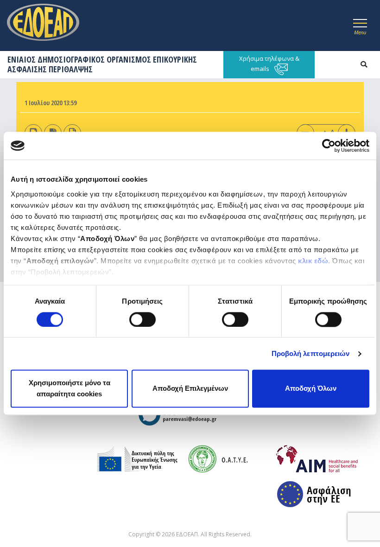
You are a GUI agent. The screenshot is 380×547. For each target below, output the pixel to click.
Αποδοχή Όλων (310, 389)
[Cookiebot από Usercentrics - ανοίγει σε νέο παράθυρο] (328, 146)
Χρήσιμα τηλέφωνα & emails (269, 63)
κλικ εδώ (313, 261)
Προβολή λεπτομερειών (311, 353)
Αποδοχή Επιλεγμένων (190, 389)
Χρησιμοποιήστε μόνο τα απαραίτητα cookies (69, 388)
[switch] (142, 319)
